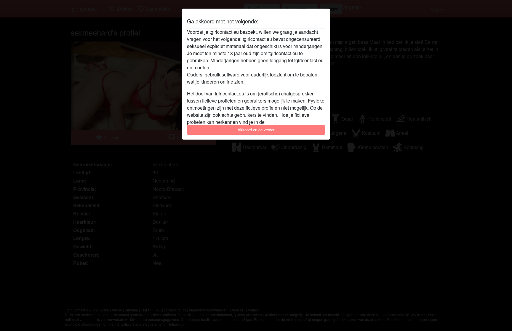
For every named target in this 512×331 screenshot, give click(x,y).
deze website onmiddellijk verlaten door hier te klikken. (267, 67)
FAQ (270, 122)
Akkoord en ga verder (256, 129)
